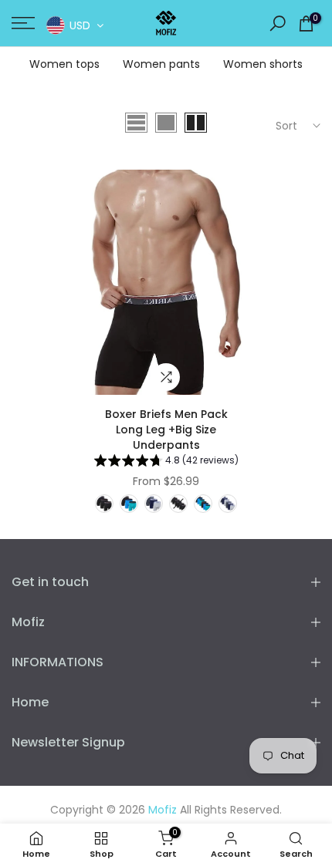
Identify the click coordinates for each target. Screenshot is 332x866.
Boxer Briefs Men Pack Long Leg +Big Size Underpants (166, 429)
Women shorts (263, 64)
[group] (166, 462)
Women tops (64, 64)
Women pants (161, 64)
